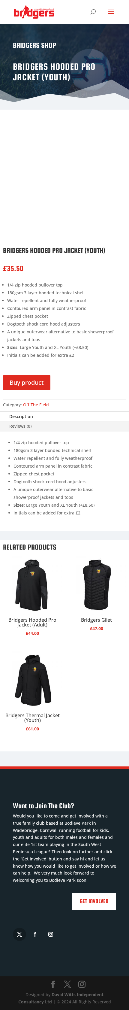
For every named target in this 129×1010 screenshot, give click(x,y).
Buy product (27, 382)
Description (21, 416)
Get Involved (94, 901)
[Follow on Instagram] (50, 934)
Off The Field (36, 405)
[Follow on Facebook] (35, 934)
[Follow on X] (19, 934)
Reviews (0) (20, 426)
